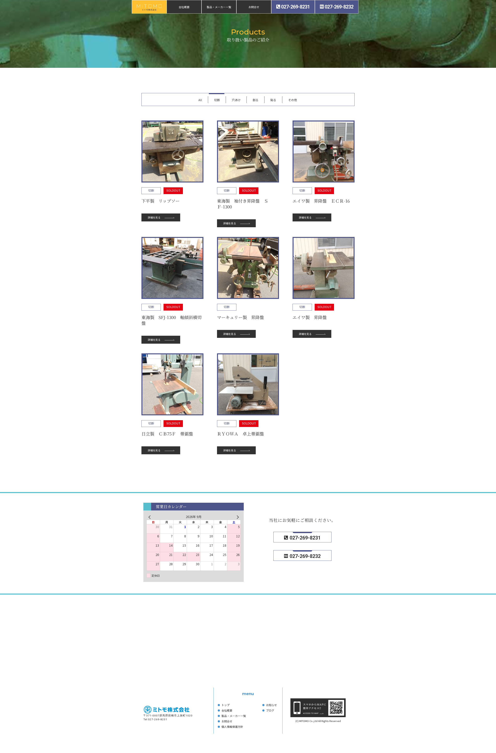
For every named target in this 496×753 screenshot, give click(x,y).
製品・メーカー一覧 (219, 7)
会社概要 (184, 7)
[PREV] (150, 516)
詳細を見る (154, 217)
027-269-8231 (295, 7)
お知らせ (271, 705)
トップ (225, 705)
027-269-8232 (339, 7)
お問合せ (253, 7)
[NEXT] (237, 516)
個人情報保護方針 (232, 727)
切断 (151, 190)
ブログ (270, 710)
